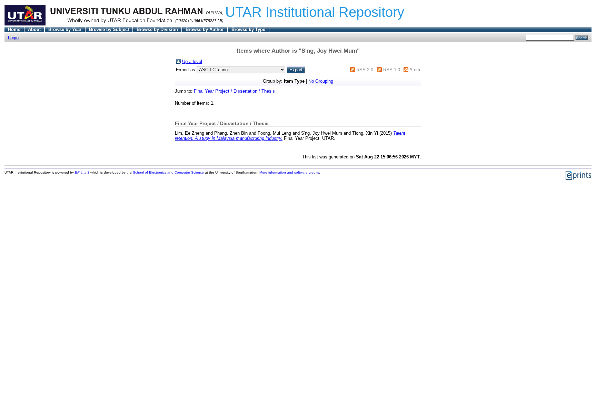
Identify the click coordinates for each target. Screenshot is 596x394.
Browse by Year (64, 29)
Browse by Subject (109, 29)
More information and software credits (289, 172)
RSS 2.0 (364, 69)
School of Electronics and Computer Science (168, 172)
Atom (414, 69)
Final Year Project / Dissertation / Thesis (234, 91)
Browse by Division (157, 29)
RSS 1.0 (391, 69)
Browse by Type (248, 29)
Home (14, 29)
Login (13, 37)
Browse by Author (205, 29)
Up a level (192, 61)
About (34, 29)
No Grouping (320, 81)
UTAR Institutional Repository (314, 12)
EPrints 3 (82, 172)
